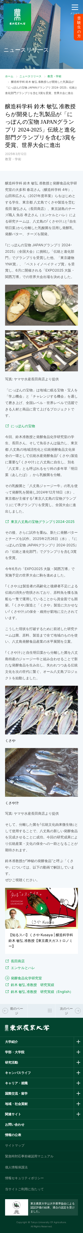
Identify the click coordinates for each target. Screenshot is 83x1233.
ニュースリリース (30, 76)
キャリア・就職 (16, 1083)
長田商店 (18, 961)
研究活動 (11, 1062)
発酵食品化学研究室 (26, 978)
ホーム (9, 76)
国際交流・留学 (16, 1093)
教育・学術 (54, 76)
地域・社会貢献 (16, 1104)
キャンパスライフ (18, 1073)
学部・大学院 (14, 1052)
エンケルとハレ (23, 968)
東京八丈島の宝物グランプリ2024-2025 (42, 521)
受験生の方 (79, 27)
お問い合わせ (14, 1124)
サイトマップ (14, 1145)
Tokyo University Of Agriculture (48, 1222)
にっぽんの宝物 (23, 426)
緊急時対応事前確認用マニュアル (29, 1156)
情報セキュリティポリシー (24, 1178)
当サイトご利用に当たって (24, 1189)
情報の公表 (13, 1135)
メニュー (75, 13)
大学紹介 (11, 1042)
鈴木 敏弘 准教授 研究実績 (32, 985)
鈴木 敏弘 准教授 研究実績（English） (42, 991)
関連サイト (13, 1114)
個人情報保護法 (16, 1167)
